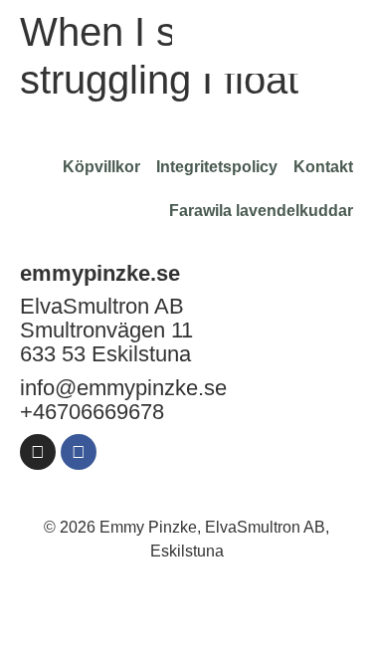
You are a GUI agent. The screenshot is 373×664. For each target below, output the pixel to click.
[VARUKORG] (275, 36)
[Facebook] (78, 452)
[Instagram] (38, 452)
